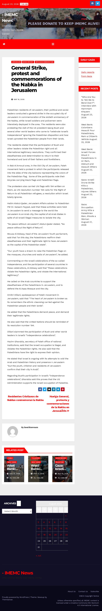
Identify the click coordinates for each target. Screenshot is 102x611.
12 (50, 528)
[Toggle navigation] (53, 44)
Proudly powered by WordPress (15, 597)
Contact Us (83, 591)
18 (44, 534)
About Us (72, 591)
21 (61, 534)
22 (66, 534)
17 (39, 534)
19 (50, 534)
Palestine (60, 462)
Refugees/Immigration (44, 62)
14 (61, 528)
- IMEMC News (17, 573)
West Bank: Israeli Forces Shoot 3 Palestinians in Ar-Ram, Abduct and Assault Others (89, 158)
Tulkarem (35, 458)
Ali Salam (14, 478)
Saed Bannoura (31, 427)
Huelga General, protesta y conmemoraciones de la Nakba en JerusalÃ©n (58, 403)
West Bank (12, 462)
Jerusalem (16, 62)
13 (55, 528)
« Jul (38, 555)
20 (55, 534)
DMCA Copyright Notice (89, 596)
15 (66, 528)
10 (39, 528)
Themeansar (7, 600)
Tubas (10, 458)
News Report (28, 62)
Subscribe (95, 591)
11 (44, 528)
